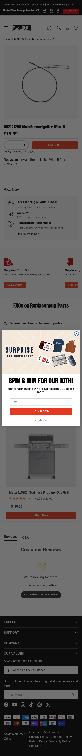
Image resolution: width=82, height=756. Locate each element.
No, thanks (41, 420)
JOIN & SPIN (41, 411)
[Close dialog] (76, 333)
